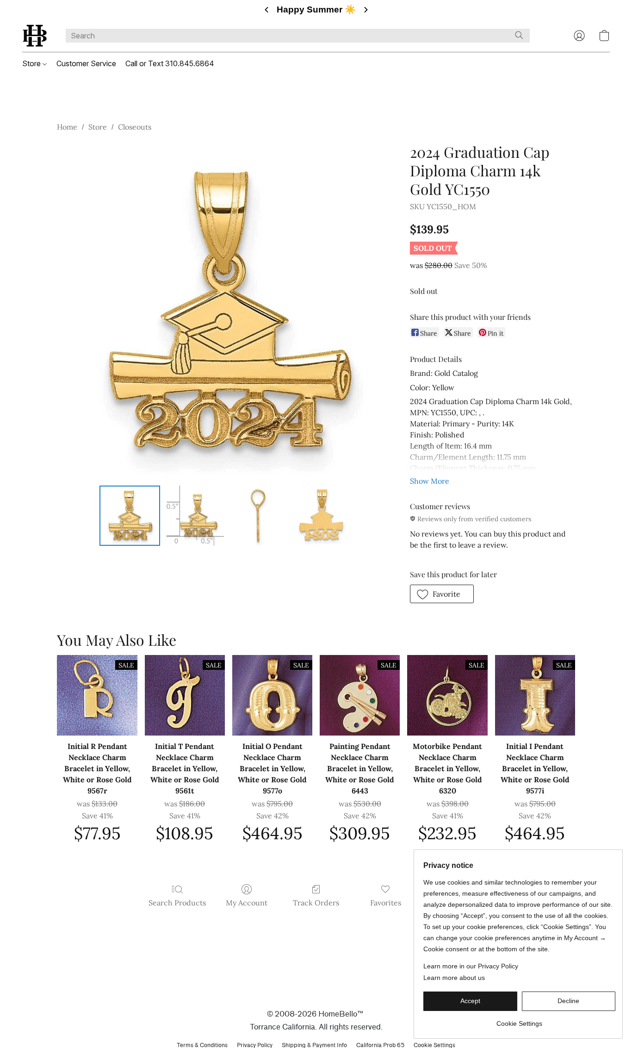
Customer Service (86, 63)
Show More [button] (429, 481)
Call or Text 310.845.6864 (169, 63)
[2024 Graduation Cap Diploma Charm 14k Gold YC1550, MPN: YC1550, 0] (129, 516)
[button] (34, 35)
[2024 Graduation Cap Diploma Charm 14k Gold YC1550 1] (194, 516)
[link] (519, 1020)
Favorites (385, 902)
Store (32, 63)
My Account (246, 902)
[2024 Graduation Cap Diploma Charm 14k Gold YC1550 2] (258, 516)
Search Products (177, 902)
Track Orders (316, 902)
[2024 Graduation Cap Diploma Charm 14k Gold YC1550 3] (322, 516)
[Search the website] (519, 35)
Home (67, 126)
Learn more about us (454, 977)
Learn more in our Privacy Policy (470, 966)
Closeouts (134, 126)
